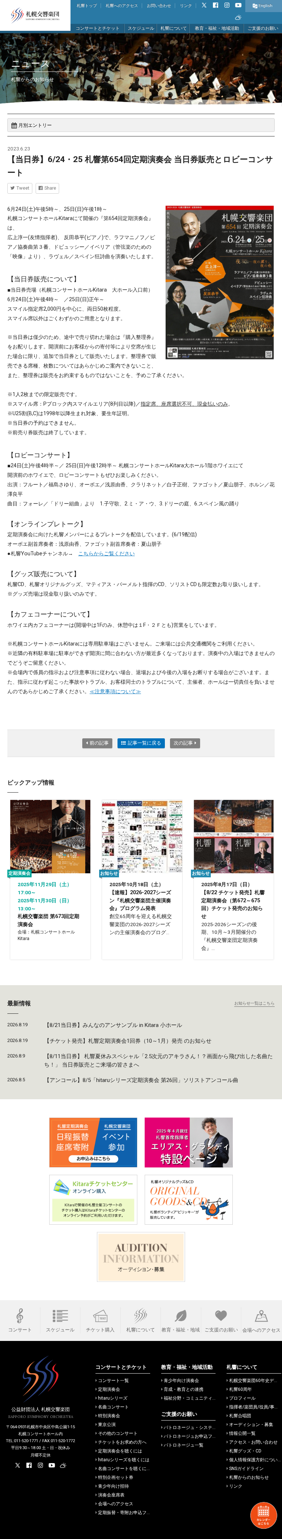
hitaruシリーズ (112, 1398)
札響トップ (87, 5)
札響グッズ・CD (245, 1451)
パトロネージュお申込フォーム (194, 1436)
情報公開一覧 (242, 1433)
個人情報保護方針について (255, 1459)
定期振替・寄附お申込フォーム (129, 1512)
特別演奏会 (109, 1415)
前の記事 (99, 743)
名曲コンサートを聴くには (124, 1468)
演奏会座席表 (111, 1495)
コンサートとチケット (98, 28)
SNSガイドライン (246, 1468)
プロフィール (242, 1398)
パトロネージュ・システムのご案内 (199, 1427)
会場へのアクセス (115, 1503)
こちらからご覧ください (106, 554)
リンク (186, 5)
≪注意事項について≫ (115, 691)
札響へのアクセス (122, 5)
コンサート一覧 (113, 1380)
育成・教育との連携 (183, 1389)
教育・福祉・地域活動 (217, 28)
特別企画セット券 (115, 1477)
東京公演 (107, 1424)
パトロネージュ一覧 (183, 1445)
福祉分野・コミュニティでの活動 (197, 1398)
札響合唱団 (240, 1415)
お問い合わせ (159, 5)
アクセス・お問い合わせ (253, 1442)
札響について (173, 28)
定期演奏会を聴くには (120, 1451)
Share (50, 188)
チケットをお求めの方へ (122, 1442)
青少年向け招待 (113, 1486)
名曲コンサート (113, 1407)
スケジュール (141, 28)
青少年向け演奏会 (181, 1380)
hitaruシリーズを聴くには (123, 1459)
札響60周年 (240, 1389)
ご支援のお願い (262, 28)
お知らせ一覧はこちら (254, 1003)
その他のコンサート (118, 1433)
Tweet (23, 188)
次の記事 (183, 743)
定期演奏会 (109, 1389)
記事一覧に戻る (144, 743)
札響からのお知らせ (249, 1477)
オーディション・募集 (251, 1424)
